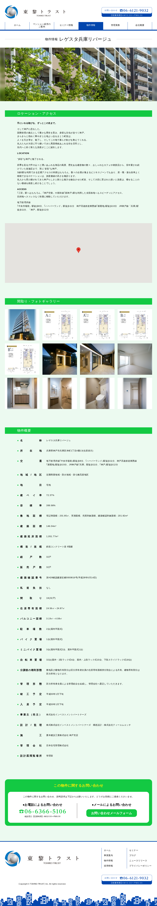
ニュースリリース (138, 860)
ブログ (132, 855)
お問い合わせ (126, 12)
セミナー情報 (66, 25)
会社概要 (139, 25)
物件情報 (90, 25)
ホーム (17, 25)
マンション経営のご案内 (42, 25)
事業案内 (108, 855)
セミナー (133, 850)
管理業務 (115, 25)
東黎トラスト (34, 12)
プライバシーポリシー (140, 866)
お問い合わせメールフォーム (111, 813)
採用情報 (108, 866)
